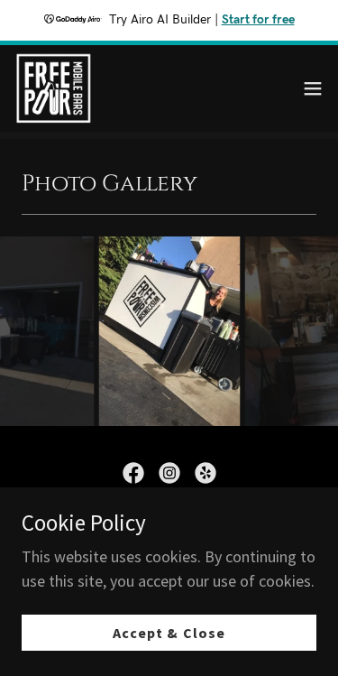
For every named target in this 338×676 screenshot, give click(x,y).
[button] (313, 88)
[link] (53, 88)
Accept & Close (168, 633)
